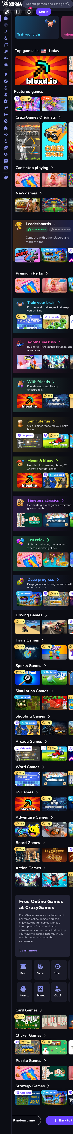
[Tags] (5, 177)
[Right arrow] (64, 27)
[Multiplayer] (5, 58)
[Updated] (5, 44)
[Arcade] (5, 88)
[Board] (5, 94)
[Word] (5, 167)
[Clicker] (5, 108)
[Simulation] (5, 141)
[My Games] (18, 12)
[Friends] (7, 12)
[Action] (5, 74)
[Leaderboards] (5, 64)
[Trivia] (5, 161)
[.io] (5, 121)
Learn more (28, 950)
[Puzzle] (5, 127)
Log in (43, 12)
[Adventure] (5, 81)
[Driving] (5, 114)
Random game (24, 1120)
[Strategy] (5, 154)
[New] (5, 31)
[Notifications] (29, 12)
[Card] (5, 101)
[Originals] (5, 51)
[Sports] (5, 147)
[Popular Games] (5, 38)
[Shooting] (5, 134)
